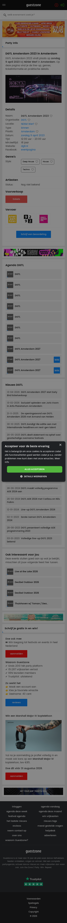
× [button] (60, 445)
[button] (33, 476)
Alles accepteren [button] (35, 469)
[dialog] (33, 461)
